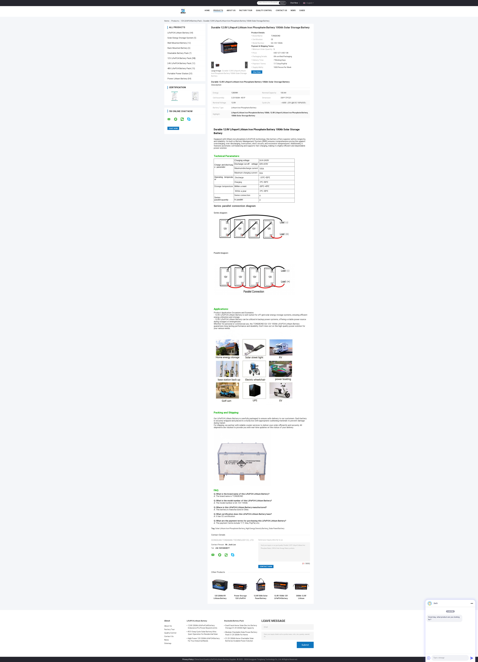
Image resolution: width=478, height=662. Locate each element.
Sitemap (167, 643)
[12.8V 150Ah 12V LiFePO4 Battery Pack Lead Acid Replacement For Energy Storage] (281, 584)
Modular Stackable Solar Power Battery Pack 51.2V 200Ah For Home (241, 633)
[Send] (472, 658)
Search (282, 3)
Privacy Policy (187, 659)
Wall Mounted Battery (177, 43)
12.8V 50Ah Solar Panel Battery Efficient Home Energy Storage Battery (261, 597)
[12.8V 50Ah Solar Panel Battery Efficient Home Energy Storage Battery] (260, 584)
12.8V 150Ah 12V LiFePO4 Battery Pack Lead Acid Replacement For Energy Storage (281, 597)
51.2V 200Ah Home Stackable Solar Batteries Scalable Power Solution (239, 639)
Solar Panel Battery (276, 528)
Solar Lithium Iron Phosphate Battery (230, 528)
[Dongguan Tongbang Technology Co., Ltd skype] (190, 119)
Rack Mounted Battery (177, 48)
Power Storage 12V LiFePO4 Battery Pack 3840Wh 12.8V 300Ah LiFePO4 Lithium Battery (240, 597)
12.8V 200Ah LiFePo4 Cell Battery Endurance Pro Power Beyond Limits (202, 626)
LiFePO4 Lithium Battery (178, 33)
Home (207, 10)
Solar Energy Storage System (180, 38)
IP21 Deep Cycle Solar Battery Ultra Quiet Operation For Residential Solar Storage (203, 633)
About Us (231, 10)
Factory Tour (245, 10)
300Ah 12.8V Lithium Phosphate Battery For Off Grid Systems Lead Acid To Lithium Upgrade (301, 597)
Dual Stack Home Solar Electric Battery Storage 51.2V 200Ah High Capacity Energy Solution (241, 627)
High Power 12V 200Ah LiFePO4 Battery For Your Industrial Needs (204, 639)
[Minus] (471, 603)
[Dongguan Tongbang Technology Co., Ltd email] (170, 119)
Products (218, 10)
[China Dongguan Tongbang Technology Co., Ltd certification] (174, 96)
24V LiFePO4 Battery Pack (179, 63)
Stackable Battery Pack (178, 53)
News (293, 10)
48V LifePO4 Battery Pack (179, 68)
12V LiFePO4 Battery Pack (191, 21)
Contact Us (281, 10)
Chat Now (294, 3)
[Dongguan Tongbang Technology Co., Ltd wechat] (184, 119)
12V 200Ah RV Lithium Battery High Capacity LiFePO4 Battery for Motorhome (220, 597)
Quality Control (264, 10)
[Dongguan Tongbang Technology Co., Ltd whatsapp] (177, 119)
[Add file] (428, 658)
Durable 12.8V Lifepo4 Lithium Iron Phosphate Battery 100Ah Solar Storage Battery (229, 73)
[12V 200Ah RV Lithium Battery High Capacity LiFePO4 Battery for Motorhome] (220, 584)
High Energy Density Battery (257, 528)
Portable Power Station (177, 73)
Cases (302, 10)
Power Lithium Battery (177, 78)
